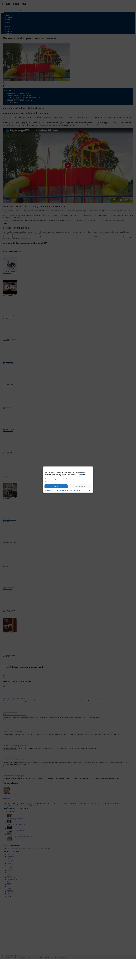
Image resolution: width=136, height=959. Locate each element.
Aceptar (56, 486)
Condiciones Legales (85, 490)
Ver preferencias (80, 486)
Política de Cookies (50, 490)
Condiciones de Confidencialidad (67, 490)
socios (79, 475)
